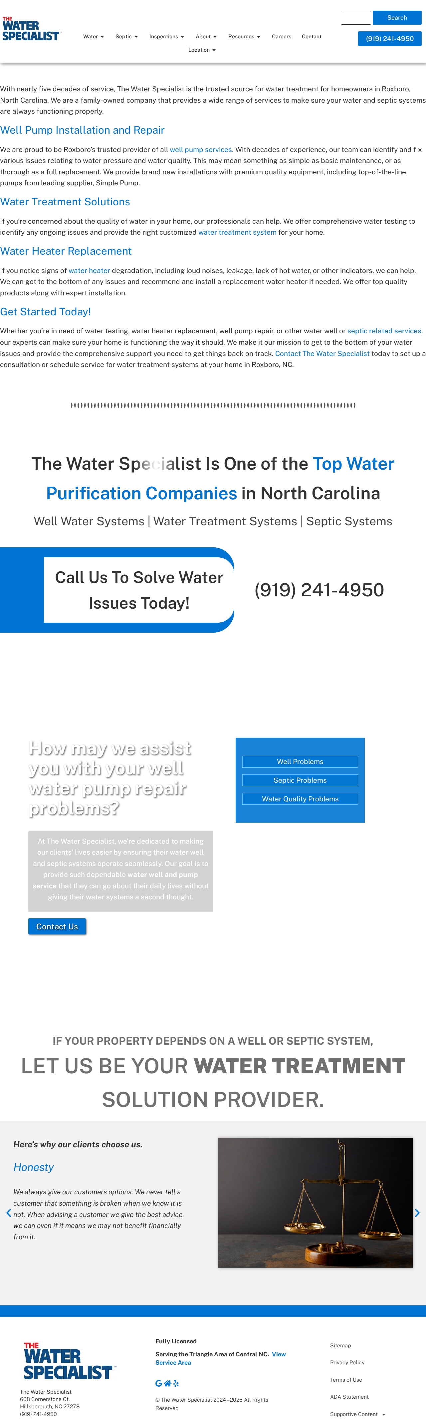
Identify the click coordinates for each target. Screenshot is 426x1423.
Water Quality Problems (300, 799)
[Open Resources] (258, 37)
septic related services (384, 331)
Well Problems (300, 761)
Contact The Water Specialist (322, 353)
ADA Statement (349, 1397)
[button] (8, 1213)
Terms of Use (346, 1380)
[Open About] (215, 37)
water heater (89, 270)
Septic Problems (300, 780)
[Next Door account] (168, 1383)
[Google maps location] (158, 1383)
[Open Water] (102, 37)
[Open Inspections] (182, 37)
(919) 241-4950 (319, 589)
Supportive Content (354, 1414)
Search (397, 17)
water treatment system (237, 232)
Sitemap (340, 1345)
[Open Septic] (136, 37)
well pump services (201, 149)
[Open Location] (214, 50)
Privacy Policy (347, 1362)
